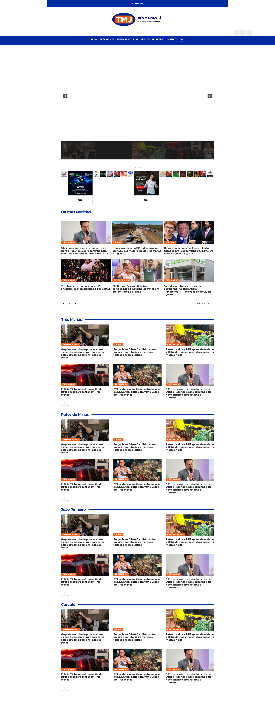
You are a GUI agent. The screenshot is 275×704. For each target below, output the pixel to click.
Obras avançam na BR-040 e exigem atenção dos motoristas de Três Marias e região (136, 251)
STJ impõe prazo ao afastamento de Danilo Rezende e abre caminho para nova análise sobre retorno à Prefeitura (85, 251)
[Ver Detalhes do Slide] (80, 183)
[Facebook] (236, 32)
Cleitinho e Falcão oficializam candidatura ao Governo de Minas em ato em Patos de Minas (135, 289)
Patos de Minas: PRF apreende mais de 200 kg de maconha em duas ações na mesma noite (190, 352)
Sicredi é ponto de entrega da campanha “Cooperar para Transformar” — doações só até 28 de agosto (187, 290)
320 (88, 303)
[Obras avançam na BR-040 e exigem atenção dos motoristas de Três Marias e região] (137, 232)
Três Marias (68, 242)
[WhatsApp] (249, 32)
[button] (182, 40)
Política (169, 242)
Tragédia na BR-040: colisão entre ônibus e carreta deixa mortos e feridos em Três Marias (134, 352)
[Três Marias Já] (137, 18)
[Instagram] (242, 32)
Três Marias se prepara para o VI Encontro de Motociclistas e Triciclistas (85, 287)
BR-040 (117, 242)
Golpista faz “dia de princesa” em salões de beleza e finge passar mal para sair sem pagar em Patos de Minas (83, 353)
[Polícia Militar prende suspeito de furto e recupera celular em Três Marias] (85, 375)
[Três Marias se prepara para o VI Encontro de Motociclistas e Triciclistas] (86, 270)
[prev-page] (63, 404)
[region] (137, 105)
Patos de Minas (122, 280)
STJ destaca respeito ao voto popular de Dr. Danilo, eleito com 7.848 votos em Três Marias (136, 392)
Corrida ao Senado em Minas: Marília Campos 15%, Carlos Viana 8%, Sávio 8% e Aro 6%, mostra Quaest (188, 251)
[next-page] (95, 303)
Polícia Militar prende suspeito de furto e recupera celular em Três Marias (81, 392)
